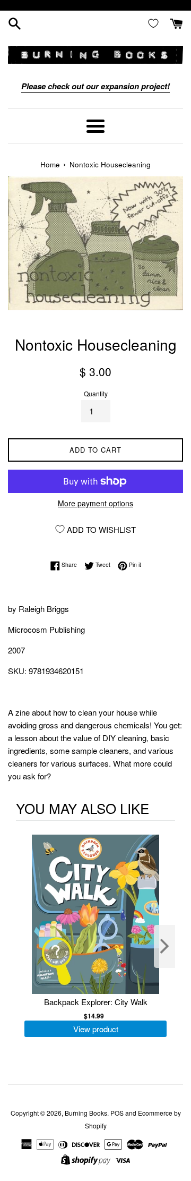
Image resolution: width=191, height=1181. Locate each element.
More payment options (95, 503)
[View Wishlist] (155, 23)
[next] (164, 946)
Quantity (96, 393)
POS (117, 1112)
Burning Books (86, 1112)
